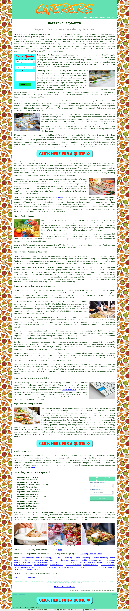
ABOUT (96, 17)
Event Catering (41, 565)
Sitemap (15, 594)
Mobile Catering (43, 558)
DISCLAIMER (110, 17)
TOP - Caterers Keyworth (25, 578)
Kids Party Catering (62, 567)
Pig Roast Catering (63, 558)
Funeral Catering (82, 558)
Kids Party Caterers (23, 565)
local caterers (48, 434)
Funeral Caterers (73, 565)
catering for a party (49, 427)
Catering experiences (47, 71)
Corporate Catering (41, 562)
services (33, 197)
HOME (85, 17)
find (21, 456)
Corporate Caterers (41, 567)
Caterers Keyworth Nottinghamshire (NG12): (34, 34)
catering (61, 432)
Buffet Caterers (59, 562)
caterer (59, 129)
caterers (65, 67)
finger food (70, 256)
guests (40, 57)
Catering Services (105, 562)
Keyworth (59, 197)
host (85, 57)
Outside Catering (100, 558)
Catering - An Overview (48, 55)
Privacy (114, 594)
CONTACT (102, 17)
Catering (73, 562)
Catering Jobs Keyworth (91, 554)
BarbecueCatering (106, 560)
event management (84, 163)
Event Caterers (27, 558)
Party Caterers (82, 567)
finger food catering (99, 420)
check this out (69, 390)
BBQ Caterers (51, 560)
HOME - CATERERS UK (64, 587)
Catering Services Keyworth (32, 472)
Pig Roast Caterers (33, 560)
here (33, 467)
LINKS (90, 17)
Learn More (97, 610)
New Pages (22, 594)
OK (105, 610)
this (16, 395)
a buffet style (53, 135)
